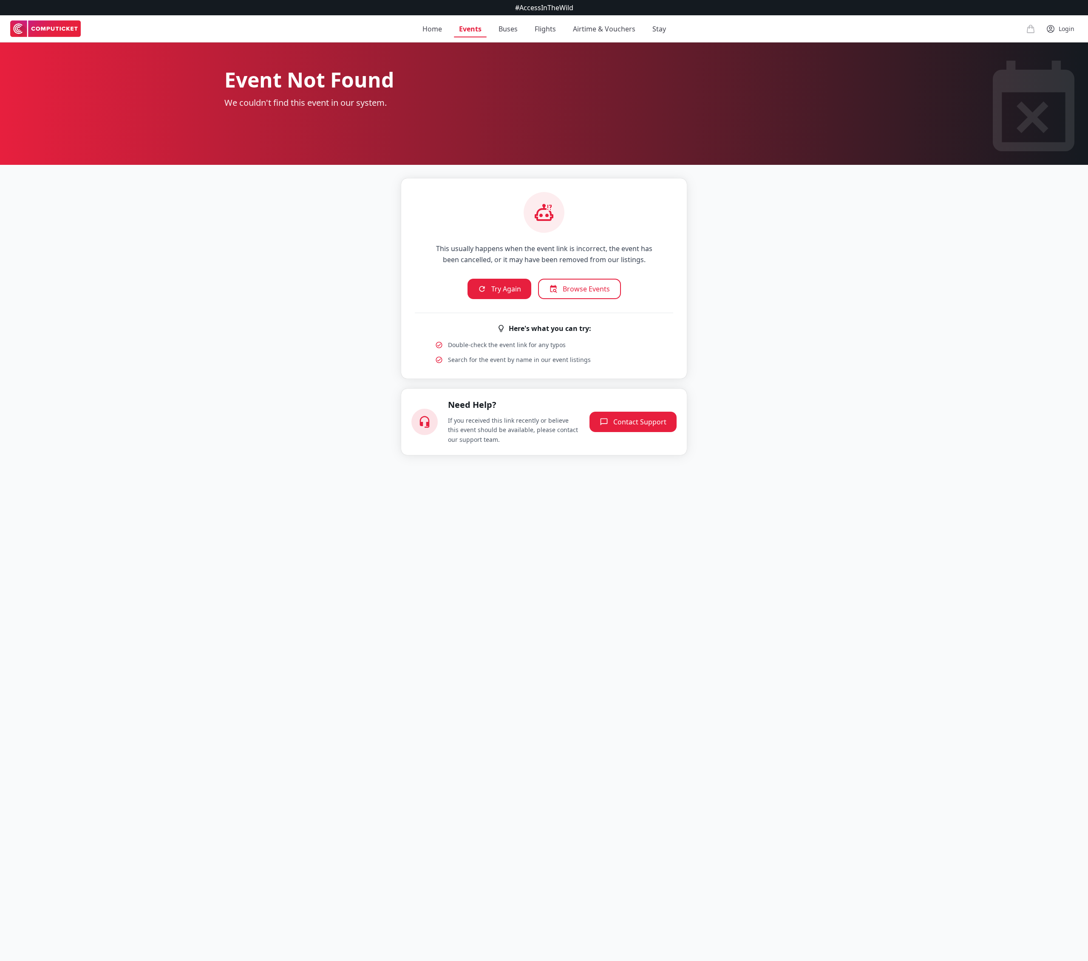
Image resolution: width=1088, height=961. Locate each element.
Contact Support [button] (639, 422)
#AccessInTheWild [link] (544, 7)
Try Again (506, 289)
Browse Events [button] (586, 289)
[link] (45, 28)
